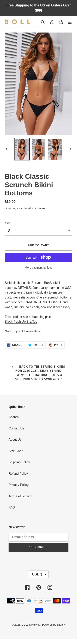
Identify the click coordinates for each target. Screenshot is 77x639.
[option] (21, 149)
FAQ (12, 507)
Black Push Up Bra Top (21, 321)
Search (14, 417)
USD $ (37, 574)
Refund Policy (18, 473)
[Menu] (69, 21)
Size (7, 222)
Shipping (10, 208)
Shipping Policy (19, 462)
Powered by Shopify (53, 624)
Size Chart (16, 451)
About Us (15, 439)
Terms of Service (20, 496)
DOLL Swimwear (31, 624)
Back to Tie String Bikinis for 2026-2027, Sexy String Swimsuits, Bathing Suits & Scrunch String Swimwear (40, 373)
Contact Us (16, 428)
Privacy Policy (19, 485)
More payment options (38, 267)
